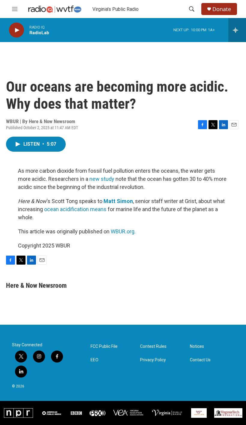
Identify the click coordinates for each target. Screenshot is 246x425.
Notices (197, 346)
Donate (221, 9)
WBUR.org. (123, 231)
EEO (94, 360)
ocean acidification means (75, 209)
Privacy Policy (153, 360)
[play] (16, 30)
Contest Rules (153, 346)
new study (101, 179)
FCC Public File (104, 346)
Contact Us (200, 360)
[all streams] (237, 30)
